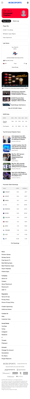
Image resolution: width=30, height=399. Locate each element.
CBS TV (4, 290)
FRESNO (7, 230)
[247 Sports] (10, 369)
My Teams (4, 356)
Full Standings (15, 243)
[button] (2, 2)
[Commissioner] (16, 372)
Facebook (4, 334)
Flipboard (4, 343)
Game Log (16, 21)
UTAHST (7, 192)
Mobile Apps (5, 271)
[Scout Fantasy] (10, 376)
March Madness (6, 268)
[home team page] (15, 53)
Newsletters (5, 353)
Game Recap (15, 67)
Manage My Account (8, 350)
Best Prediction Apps (8, 266)
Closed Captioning (7, 306)
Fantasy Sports (6, 257)
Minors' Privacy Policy (8, 302)
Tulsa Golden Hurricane (14, 58)
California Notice (6, 309)
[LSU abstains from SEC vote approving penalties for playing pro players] (7, 139)
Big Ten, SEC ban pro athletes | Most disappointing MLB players (18, 156)
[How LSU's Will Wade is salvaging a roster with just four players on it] (7, 176)
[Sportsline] (21, 369)
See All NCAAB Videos (15, 108)
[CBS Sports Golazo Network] (15, 366)
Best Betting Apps (7, 263)
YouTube (4, 326)
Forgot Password (6, 358)
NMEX (7, 200)
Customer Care (6, 319)
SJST (6, 234)
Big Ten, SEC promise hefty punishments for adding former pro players (19, 165)
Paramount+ (5, 287)
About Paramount (7, 284)
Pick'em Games (6, 254)
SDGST (7, 196)
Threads (4, 340)
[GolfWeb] (19, 376)
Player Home (6, 21)
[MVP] (25, 372)
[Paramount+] (6, 373)
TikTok (3, 329)
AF (6, 239)
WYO (6, 226)
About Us (4, 278)
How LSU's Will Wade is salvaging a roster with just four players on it (19, 174)
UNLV (6, 222)
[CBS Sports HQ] (22, 363)
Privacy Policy (6, 299)
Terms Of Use (6, 297)
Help (3, 316)
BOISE (7, 213)
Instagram (4, 332)
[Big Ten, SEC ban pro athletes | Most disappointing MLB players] (7, 157)
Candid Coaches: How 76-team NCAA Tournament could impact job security (19, 146)
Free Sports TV (6, 260)
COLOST (7, 217)
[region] (15, 79)
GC (6, 205)
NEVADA (7, 209)
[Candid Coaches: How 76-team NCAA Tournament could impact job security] (7, 148)
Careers (4, 281)
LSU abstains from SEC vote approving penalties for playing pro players (19, 137)
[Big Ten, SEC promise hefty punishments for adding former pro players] (7, 167)
